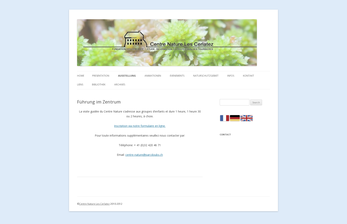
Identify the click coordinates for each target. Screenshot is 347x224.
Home (80, 75)
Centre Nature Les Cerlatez (94, 204)
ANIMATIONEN (153, 75)
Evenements (177, 75)
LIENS (80, 84)
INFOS (230, 75)
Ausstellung (127, 75)
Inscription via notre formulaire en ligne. (139, 126)
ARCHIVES (119, 84)
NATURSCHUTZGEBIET (205, 75)
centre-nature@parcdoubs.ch (144, 155)
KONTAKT (248, 75)
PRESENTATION (100, 75)
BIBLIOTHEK (98, 84)
